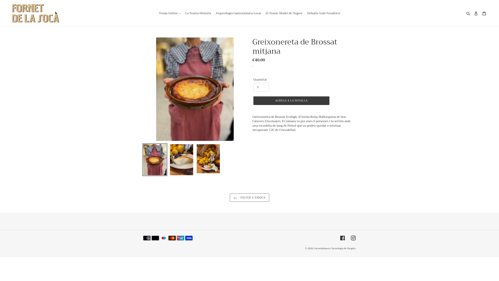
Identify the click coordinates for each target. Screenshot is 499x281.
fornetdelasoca (322, 248)
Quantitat (260, 79)
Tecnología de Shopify (343, 248)
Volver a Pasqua (252, 197)
